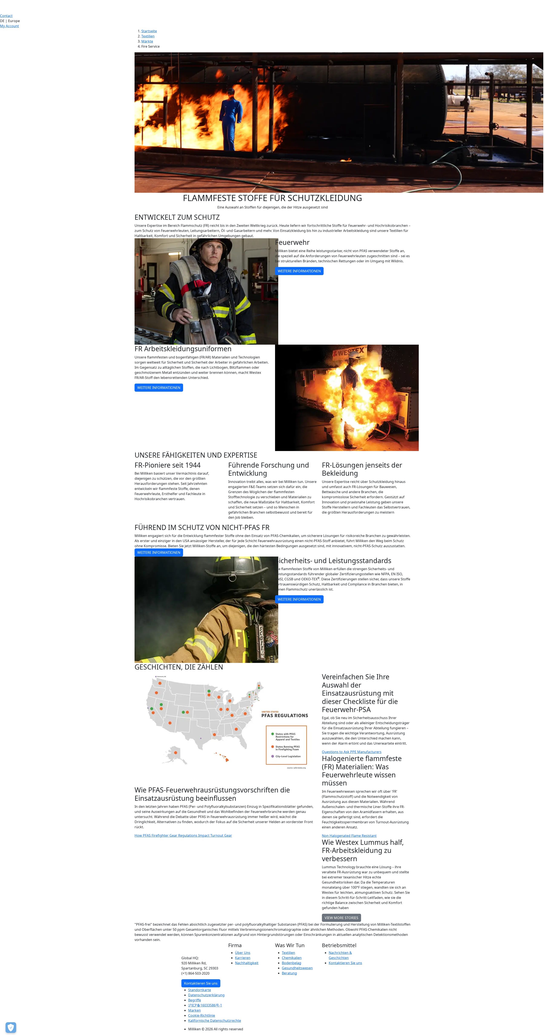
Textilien (148, 36)
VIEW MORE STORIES (341, 917)
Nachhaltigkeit (246, 963)
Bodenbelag (291, 963)
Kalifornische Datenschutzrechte (214, 1020)
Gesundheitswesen (297, 968)
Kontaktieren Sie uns (201, 983)
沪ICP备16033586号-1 (205, 1005)
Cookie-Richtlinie (201, 1015)
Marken (194, 1010)
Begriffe (194, 1000)
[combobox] (272, 20)
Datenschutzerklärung (206, 995)
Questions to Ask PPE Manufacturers (352, 751)
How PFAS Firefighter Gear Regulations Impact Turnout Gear (183, 835)
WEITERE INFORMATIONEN (299, 271)
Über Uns (242, 952)
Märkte (147, 41)
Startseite (149, 31)
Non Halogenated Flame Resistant (349, 835)
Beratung (289, 973)
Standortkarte (199, 990)
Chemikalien (292, 957)
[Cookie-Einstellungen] (11, 1027)
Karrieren (242, 957)
